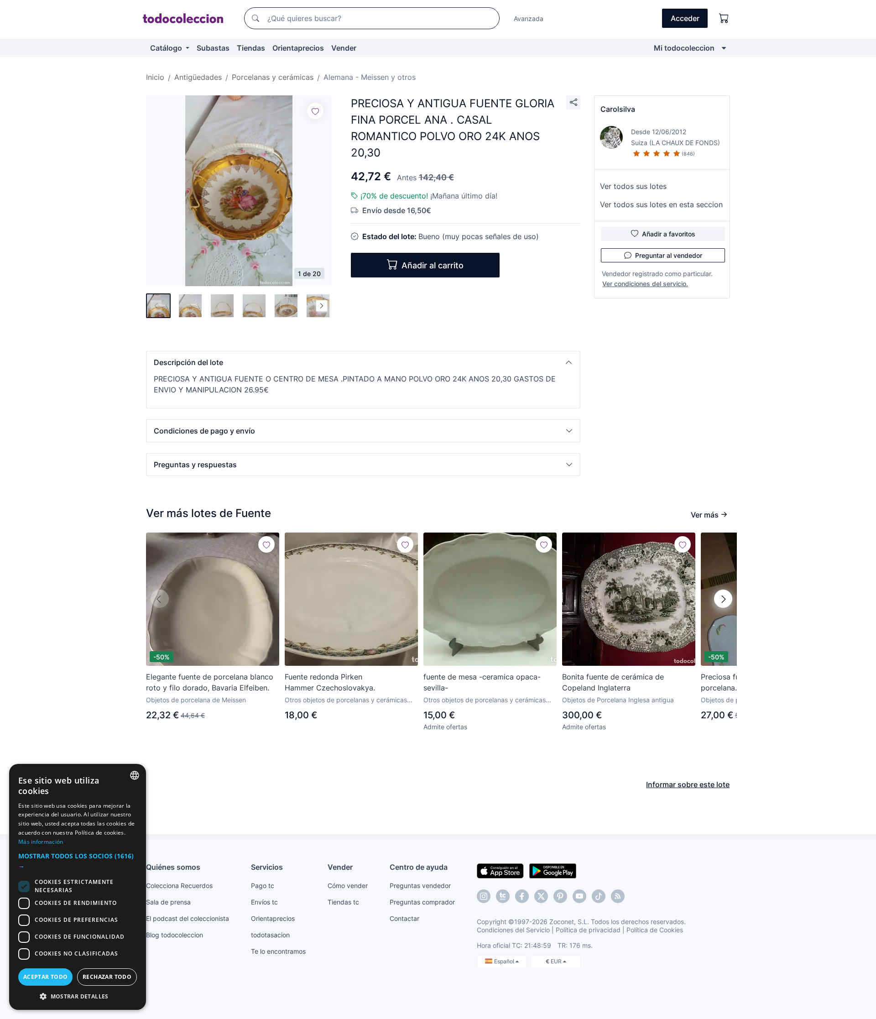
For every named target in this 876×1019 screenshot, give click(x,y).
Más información (40, 842)
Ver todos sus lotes (633, 186)
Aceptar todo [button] (45, 977)
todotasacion (270, 935)
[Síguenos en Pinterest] (560, 896)
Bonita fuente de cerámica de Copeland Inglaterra (613, 682)
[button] (363, 362)
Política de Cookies (654, 930)
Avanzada (528, 18)
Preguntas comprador (422, 902)
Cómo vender (348, 885)
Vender (343, 47)
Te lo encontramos (278, 951)
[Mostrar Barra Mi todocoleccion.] (724, 48)
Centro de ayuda (419, 867)
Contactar (404, 918)
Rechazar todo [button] (107, 977)
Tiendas (251, 47)
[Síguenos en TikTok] (598, 896)
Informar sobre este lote (688, 784)
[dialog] (77, 887)
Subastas (213, 47)
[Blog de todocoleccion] (618, 896)
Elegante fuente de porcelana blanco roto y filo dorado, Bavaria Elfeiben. (209, 682)
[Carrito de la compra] (724, 18)
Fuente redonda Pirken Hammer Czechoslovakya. (330, 682)
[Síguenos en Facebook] (522, 896)
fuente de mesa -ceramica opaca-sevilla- (482, 682)
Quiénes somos (173, 867)
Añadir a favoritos (668, 234)
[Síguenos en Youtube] (579, 896)
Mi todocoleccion (684, 47)
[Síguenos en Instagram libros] (503, 896)
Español (505, 961)
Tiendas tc (343, 902)
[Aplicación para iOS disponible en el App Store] (500, 870)
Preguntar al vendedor (668, 255)
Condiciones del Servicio (513, 930)
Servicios (267, 867)
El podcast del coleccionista (187, 918)
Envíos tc (264, 902)
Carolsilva (617, 109)
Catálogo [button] (167, 47)
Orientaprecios (298, 47)
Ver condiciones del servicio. (645, 283)
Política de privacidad (588, 930)
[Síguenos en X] (541, 896)
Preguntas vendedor (420, 885)
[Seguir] (315, 111)
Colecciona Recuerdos (179, 885)
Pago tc (262, 885)
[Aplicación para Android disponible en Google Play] (552, 870)
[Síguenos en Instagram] (483, 896)
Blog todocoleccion (174, 935)
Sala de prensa (168, 902)
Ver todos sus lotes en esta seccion (661, 204)
